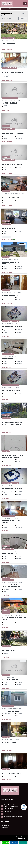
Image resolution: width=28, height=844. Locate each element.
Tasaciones (4, 824)
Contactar (14, 842)
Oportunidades (5, 825)
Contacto (4, 829)
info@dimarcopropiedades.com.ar (13, 816)
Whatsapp (6, 842)
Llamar (23, 842)
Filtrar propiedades (15, 9)
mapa (23, 18)
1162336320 (7, 814)
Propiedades (4, 827)
